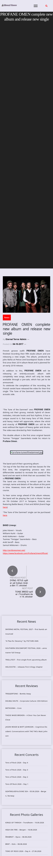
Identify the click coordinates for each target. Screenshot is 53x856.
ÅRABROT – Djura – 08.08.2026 (18, 837)
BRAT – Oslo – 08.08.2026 (16, 844)
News (7, 317)
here (5, 507)
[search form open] (46, 6)
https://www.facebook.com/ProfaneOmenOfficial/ (25, 553)
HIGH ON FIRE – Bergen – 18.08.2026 (21, 830)
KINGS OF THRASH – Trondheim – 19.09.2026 (24, 822)
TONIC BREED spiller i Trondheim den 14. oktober (24, 594)
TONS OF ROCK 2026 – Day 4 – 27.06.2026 (23, 851)
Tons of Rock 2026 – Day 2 (16, 777)
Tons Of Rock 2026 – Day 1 (16, 784)
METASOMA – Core (13, 708)
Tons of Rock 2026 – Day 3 (16, 770)
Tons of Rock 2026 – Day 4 (16, 762)
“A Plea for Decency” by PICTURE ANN (21, 641)
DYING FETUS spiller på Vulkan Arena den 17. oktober (19, 583)
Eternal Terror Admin (16, 339)
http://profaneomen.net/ (14, 550)
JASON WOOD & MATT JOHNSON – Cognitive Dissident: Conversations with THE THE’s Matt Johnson (26, 731)
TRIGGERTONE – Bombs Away (18, 694)
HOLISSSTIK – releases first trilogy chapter (24, 667)
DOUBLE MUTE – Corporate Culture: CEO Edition (26, 701)
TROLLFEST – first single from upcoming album (26, 660)
